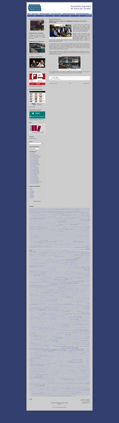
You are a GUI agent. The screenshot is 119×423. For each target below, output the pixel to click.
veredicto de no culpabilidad (51, 390)
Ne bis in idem (31, 339)
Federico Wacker (53, 269)
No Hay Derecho (72, 340)
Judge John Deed (59, 302)
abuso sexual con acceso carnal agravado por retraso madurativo (44, 210)
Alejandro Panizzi (40, 217)
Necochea (37, 339)
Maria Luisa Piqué (73, 327)
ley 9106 (66, 317)
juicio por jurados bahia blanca (65, 304)
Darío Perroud (36, 253)
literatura (87, 318)
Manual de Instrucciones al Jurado (47, 324)
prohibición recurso (42, 358)
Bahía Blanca (73, 224)
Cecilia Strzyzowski (47, 233)
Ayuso (56, 224)
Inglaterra (46, 291)
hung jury (60, 288)
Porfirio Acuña (39, 355)
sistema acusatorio (45, 376)
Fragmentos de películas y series (50, 273)
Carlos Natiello (83, 230)
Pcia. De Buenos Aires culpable (84, 348)
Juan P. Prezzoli (40, 302)
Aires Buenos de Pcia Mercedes (49, 215)
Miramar (76, 337)
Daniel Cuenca (38, 252)
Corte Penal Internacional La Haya (77, 245)
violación (77, 392)
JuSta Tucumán (74, 310)
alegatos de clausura (71, 216)
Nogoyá (78, 340)
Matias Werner (47, 333)
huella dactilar (45, 288)
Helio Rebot (31, 281)
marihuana (41, 330)
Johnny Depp (66, 296)
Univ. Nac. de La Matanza (71, 386)
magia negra (66, 323)
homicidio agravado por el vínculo (69, 282)
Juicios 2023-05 (86, 305)
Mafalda (55, 323)
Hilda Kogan (44, 281)
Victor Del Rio (64, 391)
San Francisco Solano (63, 370)
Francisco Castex (63, 273)
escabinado (81, 263)
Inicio (29, 13)
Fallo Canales (52, 268)
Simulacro (32, 376)
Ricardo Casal (39, 365)
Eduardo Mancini (87, 260)
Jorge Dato (81, 297)
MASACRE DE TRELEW (77, 332)
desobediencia (43, 256)
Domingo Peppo (61, 259)
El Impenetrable (77, 261)
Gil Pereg (86, 275)
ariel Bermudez (70, 222)
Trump (72, 384)
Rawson (44, 362)
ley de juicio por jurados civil (37, 318)
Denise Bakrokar (54, 255)
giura (52, 276)
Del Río (58, 254)
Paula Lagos (50, 346)
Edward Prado (55, 261)
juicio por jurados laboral (43, 305)
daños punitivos (84, 252)
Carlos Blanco (57, 230)
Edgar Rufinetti (47, 260)
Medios (66, 334)
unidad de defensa (76, 385)
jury (46, 310)
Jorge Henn (37, 298)
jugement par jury (60, 303)
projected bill (49, 358)
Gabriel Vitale (74, 274)
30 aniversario (53, 208)
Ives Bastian (66, 295)
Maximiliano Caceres (36, 334)
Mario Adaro (58, 330)
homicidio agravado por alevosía (36, 282)
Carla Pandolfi (51, 230)
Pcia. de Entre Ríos (33, 164)
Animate (30, 222)
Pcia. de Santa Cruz (34, 178)
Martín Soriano (37, 332)
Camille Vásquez (60, 229)
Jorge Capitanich (68, 297)
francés (58, 273)
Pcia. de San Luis (33, 177)
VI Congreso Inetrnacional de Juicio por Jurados (43, 391)
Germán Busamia (67, 275)
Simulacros (56, 15)
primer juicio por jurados (68, 356)
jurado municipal (47, 309)
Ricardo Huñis (54, 365)
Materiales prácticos (40, 15)
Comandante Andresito (44, 239)
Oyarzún (30, 344)
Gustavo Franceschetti (53, 278)
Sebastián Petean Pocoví (85, 372)
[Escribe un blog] (54, 77)
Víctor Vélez (76, 391)
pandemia (36, 345)
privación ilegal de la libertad (54, 357)
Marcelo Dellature (46, 325)
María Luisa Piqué (80, 327)
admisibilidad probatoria (83, 212)
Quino (74, 361)
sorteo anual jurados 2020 (81, 376)
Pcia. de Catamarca (34, 157)
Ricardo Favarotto (47, 365)
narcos (82, 338)
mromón (38, 338)
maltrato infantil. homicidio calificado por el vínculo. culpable (79, 323)
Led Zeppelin (65, 313)
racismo (77, 361)
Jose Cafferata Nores (50, 299)
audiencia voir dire (80, 223)
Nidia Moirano (38, 340)
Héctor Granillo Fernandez (60, 280)
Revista (77, 364)
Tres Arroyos (62, 383)
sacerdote (74, 369)
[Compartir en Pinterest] (57, 77)
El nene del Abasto (84, 261)
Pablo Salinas (56, 344)
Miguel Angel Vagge (38, 337)
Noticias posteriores (53, 83)
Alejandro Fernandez (32, 217)
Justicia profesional (87, 310)
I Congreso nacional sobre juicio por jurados (71, 288)
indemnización (57, 290)
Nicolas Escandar (80, 339)
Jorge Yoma (83, 298)
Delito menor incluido (79, 254)
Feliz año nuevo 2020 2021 (73, 269)
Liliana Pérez (69, 318)
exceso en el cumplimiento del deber (69, 267)
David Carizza (63, 253)
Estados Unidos (39, 266)
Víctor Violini (87, 391)
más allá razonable (44, 332)
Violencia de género (36, 393)
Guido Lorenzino (38, 277)
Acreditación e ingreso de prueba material (64, 212)
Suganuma (78, 377)
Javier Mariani (36, 296)
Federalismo (87, 268)
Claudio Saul (34, 238)
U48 (30, 385)
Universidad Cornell (80, 386)
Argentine (64, 222)
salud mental (48, 370)
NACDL (52, 338)
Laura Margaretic (61, 312)
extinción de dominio (32, 268)
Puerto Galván (52, 361)
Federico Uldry (47, 269)
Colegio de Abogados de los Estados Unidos (76, 238)
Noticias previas (86, 83)
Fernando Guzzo (52, 270)
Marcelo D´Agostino (39, 325)
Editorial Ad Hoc (63, 260)
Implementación (87, 289)
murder (42, 338)
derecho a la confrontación (68, 255)
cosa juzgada (39, 247)
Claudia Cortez (70, 237)
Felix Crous (59, 269)
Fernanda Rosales (37, 270)
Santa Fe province (72, 371)
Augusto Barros (87, 223)
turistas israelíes (86, 384)
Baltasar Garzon (86, 224)
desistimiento (38, 256)
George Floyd (42, 275)
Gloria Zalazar (56, 276)
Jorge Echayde (86, 297)
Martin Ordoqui (80, 331)
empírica (81, 262)
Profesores (76, 357)
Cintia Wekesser (70, 236)
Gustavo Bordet (77, 277)
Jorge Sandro (71, 298)
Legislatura (78, 313)
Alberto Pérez (31, 216)
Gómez (61, 276)
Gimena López (31, 276)
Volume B (77, 393)
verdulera (81, 389)
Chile (31, 189)
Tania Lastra (82, 378)
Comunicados (43, 240)
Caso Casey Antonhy (43, 232)
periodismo (71, 352)
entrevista (58, 263)
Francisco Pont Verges (77, 273)
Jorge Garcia (31, 298)
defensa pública (41, 254)
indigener (72, 290)
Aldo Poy (56, 216)
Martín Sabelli (31, 332)
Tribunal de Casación (84, 383)
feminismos (31, 270)
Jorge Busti (61, 297)
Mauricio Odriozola (60, 333)
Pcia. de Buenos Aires (57, 79)
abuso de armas (52, 209)
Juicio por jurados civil (77, 304)
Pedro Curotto (74, 351)
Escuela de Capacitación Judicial (70, 264)
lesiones (40, 316)
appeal (48, 222)
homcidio (73, 281)
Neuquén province (52, 339)
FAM (56, 268)
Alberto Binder (64, 215)
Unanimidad (39, 385)
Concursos (69, 240)
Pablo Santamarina (63, 344)
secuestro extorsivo (33, 373)
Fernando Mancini (59, 270)
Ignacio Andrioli (34, 289)
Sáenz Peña (79, 369)
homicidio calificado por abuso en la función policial (41, 284)
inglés (57, 291)
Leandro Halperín (44, 313)
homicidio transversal (69, 287)
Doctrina (77, 257)
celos (58, 233)
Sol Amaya (74, 376)
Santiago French (86, 371)
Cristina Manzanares (44, 249)
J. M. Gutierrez (72, 295)
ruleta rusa (69, 369)
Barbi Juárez (48, 225)
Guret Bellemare (70, 277)
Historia (49, 281)
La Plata (78, 311)
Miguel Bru (44, 337)
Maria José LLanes (49, 327)
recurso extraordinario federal (55, 362)
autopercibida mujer (39, 224)
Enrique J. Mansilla (32, 263)
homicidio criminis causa (35, 285)
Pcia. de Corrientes (33, 162)
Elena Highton (35, 262)
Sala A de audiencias (85, 369)
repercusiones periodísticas (85, 363)
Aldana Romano (51, 216)
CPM (49, 247)
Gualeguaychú (86, 276)
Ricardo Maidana (60, 365)
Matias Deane (35, 333)
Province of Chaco (74, 358)
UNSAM (30, 389)
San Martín (82, 370)
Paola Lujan (41, 345)
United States (31, 386)
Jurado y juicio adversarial (74, 309)
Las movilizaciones (49, 312)
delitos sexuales (36, 255)
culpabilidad (81, 249)
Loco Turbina (66, 319)
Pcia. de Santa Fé (33, 180)
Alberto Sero (37, 216)
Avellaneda (52, 224)
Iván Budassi (49, 295)
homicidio (79, 281)
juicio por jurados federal (86, 304)
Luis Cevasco (87, 320)
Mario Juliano (76, 330)
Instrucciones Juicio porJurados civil (77, 292)
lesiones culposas (46, 316)
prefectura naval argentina (71, 355)
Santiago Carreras (79, 371)
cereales (85, 233)
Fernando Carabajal (45, 270)
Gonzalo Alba (65, 276)
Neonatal (42, 339)
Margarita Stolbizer (51, 326)
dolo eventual (34, 259)
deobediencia (61, 255)
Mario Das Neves (64, 330)
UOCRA (37, 389)
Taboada (57, 378)
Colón (85, 238)
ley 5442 (53, 317)
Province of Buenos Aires (66, 358)
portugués (44, 355)
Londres (80, 319)
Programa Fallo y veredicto (84, 357)
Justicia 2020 (80, 310)
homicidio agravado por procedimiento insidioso (41, 283)
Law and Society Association (84, 312)
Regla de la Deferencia (86, 362)
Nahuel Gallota (77, 338)
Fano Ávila (60, 268)
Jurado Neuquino (55, 309)
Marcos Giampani (86, 325)
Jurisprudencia (31, 15)
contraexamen (69, 243)
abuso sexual (59, 209)
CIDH (49, 236)
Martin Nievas (74, 331)
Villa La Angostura (51, 392)
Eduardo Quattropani (41, 261)
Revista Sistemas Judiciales (84, 364)
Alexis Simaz (69, 217)
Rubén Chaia (58, 369)
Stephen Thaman (67, 377)
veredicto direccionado (61, 390)
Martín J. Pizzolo (61, 331)
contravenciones (81, 243)
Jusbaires (68, 310)
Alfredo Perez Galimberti (38, 218)
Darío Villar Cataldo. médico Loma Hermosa (46, 253)
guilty (66, 277)
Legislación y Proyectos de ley (69, 13)
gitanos (48, 276)
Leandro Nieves (51, 313)
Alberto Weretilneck (44, 216)
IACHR (81, 288)
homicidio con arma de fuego (85, 284)
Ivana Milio (55, 295)
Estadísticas (31, 266)
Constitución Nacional (32, 243)
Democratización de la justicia (45, 255)
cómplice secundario (86, 239)
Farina (64, 268)
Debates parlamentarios (85, 253)
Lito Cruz (52, 319)
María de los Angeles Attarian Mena (74, 326)
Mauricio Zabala (73, 333)
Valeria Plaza (63, 389)
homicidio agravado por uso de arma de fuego (59, 283)
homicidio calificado (73, 283)
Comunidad (50, 240)
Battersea (65, 225)
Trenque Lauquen (56, 383)
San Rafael (56, 371)
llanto (56, 319)
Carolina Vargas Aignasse (75, 231)
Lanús (43, 312)
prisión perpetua (37, 357)
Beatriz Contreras (75, 225)
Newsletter (69, 339)
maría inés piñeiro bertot (40, 327)
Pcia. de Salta (32, 174)
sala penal (37, 370)
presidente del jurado (56, 356)
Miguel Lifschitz (49, 337)
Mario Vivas (38, 331)
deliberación (68, 254)
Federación (78, 268)
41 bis (58, 208)
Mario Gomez (71, 330)
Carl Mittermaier (38, 230)
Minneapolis (72, 337)
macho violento (38, 323)
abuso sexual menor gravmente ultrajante (69, 211)
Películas (34, 352)
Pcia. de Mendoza (33, 170)
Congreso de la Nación (50, 241)
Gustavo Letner (68, 278)
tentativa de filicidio (58, 379)
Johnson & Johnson (74, 296)
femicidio (86, 269)
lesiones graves (53, 316)
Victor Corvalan (58, 391)
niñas (42, 340)
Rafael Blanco (82, 361)
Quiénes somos (35, 13)
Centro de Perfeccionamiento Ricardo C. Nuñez (71, 233)
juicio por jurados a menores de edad (43, 304)
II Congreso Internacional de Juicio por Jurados (52, 289)
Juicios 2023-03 (72, 305)
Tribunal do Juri (41, 384)
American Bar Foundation (86, 218)
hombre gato (61, 281)
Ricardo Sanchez (75, 365)
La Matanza (66, 311)
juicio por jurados (67, 303)
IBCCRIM (84, 288)
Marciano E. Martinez (78, 325)
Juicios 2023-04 (79, 305)
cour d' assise (44, 247)
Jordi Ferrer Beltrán (82, 296)
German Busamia (60, 275)
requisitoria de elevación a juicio (54, 364)
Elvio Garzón (46, 262)
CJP (61, 237)
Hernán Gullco (36, 281)
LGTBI (62, 318)
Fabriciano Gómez (45, 268)
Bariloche (56, 225)
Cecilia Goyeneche (40, 233)
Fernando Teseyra (80, 270)
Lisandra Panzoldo (75, 318)
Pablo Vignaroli (75, 344)
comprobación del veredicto (34, 240)
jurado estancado (86, 308)
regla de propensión (33, 363)
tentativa (43, 379)
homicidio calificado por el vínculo (56, 284)
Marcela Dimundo (86, 324)
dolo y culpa (45, 259)
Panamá (31, 193)
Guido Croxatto (31, 277)
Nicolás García (86, 339)
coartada (39, 238)
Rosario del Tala (36, 369)
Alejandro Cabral (78, 216)
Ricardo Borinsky (32, 365)
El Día (73, 261)
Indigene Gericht (67, 290)
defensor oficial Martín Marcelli (50, 254)
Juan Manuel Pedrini (33, 302)
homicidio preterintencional (52, 287)
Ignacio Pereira (40, 289)
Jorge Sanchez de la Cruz (63, 298)
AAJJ (66, 208)
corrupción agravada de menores (76, 244)
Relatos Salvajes (69, 363)
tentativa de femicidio (50, 379)
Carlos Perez (35, 231)
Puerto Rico (32, 196)
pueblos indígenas (38, 361)
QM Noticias (64, 361)
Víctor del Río (70, 391)
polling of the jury (32, 355)
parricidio (59, 345)
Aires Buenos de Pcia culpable (38, 215)
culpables (64, 250)
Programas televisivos (33, 358)
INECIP (84, 290)
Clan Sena (64, 237)
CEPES (81, 233)
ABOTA (37, 209)
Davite (68, 253)
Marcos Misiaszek (32, 326)
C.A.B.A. (31, 153)
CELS (61, 233)
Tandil (78, 378)
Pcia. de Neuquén (33, 171)
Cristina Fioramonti (36, 249)
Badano (68, 224)
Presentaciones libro (39, 356)
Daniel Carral (31, 252)
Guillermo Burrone (45, 277)
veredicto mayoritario (84, 390)
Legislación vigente (72, 313)
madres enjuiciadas (45, 323)
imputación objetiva (33, 290)
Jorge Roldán (55, 298)
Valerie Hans (69, 389)
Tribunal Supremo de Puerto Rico (64, 384)
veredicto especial (69, 390)
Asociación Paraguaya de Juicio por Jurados (41, 223)
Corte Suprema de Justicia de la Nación (42, 246)
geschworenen (81, 275)
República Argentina (44, 364)
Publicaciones (31, 361)
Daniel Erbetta (44, 252)
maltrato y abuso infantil (33, 324)
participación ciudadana (66, 345)
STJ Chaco (73, 377)
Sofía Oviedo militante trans (60, 376)
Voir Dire (72, 393)
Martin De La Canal (54, 331)
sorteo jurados (39, 377)
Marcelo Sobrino (71, 325)
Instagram (77, 291)
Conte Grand (52, 243)
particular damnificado (82, 345)
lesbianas (35, 316)
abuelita (46, 209)
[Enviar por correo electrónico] (52, 77)
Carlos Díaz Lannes (71, 230)
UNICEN (57, 385)
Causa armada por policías (75, 232)
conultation (87, 243)
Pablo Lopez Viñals (37, 344)
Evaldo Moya (31, 267)
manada (39, 324)
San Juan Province (76, 370)
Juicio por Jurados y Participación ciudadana (55, 305)
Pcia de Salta (46, 348)
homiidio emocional (77, 287)
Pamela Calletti (87, 344)
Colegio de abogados (63, 238)
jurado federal (33, 309)
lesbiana (31, 316)
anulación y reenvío (36, 222)
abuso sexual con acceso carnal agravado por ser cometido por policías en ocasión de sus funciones (72, 210)
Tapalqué (87, 378)
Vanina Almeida (76, 389)
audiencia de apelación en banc (59, 223)
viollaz (51, 393)
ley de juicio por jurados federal (49, 318)
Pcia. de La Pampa (33, 167)
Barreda (61, 225)
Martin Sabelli (86, 331)
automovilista (32, 224)
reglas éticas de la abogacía (61, 363)
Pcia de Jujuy (83, 346)
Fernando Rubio (73, 270)
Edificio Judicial (53, 260)
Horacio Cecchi (83, 287)
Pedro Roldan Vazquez (86, 351)
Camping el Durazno (69, 229)
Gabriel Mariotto (67, 274)
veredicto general (76, 390)
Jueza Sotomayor (48, 303)
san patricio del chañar (49, 371)
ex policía (36, 267)
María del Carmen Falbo (85, 326)
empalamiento (77, 262)
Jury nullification (54, 310)
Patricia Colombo (35, 346)
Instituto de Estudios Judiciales (85, 291)
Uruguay (41, 389)
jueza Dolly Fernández (83, 302)
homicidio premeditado (42, 287)
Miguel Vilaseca (56, 337)
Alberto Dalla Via (78, 215)
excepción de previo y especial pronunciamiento (54, 267)
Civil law (58, 237)
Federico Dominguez (32, 269)
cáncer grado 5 (32, 230)
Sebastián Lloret (77, 372)
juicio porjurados (66, 305)
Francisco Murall (69, 273)
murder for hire (47, 338)
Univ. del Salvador (53, 386)
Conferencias (36, 241)
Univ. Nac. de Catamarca (61, 386)
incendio (39, 290)
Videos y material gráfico (56, 13)
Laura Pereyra (67, 312)
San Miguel (88, 370)
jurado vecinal (66, 309)
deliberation (73, 254)
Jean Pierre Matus (48, 296)
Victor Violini (82, 391)
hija (40, 281)
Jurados (81, 309)
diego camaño (68, 256)
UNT (33, 389)
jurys (65, 310)
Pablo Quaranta (50, 344)
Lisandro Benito (82, 318)
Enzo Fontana (68, 263)
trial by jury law (75, 383)
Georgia (47, 275)
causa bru (82, 232)
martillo (42, 331)
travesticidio (49, 383)
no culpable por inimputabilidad (63, 340)
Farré (67, 268)
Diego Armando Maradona (59, 256)
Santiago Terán (39, 372)
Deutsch (49, 256)
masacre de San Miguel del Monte (65, 332)
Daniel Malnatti (56, 252)
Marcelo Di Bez (53, 325)
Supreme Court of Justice (49, 378)
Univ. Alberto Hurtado (38, 386)
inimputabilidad (62, 291)
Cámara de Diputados (36, 229)
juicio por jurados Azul (54, 304)
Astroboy (51, 223)
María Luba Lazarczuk (65, 327)
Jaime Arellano (79, 295)
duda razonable (32, 260)
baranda (43, 225)
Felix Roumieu (65, 269)
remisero (78, 363)
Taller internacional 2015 (65, 378)
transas (31, 383)
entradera (54, 263)
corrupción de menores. (86, 244)
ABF (34, 209)
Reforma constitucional (64, 362)
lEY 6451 (62, 317)
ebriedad (42, 260)
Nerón (46, 339)
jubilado (53, 302)
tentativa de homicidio (67, 379)
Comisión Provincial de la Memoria (61, 239)
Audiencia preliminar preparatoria (70, 223)
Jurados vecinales (87, 309)
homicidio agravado (86, 281)
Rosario (31, 369)
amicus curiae (32, 219)
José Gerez (58, 299)
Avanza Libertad (46, 224)
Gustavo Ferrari (39, 278)
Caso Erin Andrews (51, 232)
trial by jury (69, 383)
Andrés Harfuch (83, 219)
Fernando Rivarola (66, 270)
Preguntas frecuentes (65, 15)
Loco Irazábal (61, 319)
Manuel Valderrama (71, 324)
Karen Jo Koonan (43, 311)
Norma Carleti (42, 341)
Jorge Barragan (49, 297)
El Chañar (61, 261)
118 (48, 208)
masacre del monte (86, 332)
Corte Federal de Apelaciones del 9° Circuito (49, 245)
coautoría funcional (45, 238)
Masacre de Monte (56, 332)
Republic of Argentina (34, 364)
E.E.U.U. (38, 260)
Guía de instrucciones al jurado (82, 13)
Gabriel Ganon (51, 274)
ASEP (83, 222)
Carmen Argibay (60, 231)
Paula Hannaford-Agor (43, 346)
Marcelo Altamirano (32, 325)
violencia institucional (45, 393)
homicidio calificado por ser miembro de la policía (71, 284)
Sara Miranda (45, 372)
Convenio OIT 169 (42, 244)
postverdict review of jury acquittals (54, 355)
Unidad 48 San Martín (63, 385)
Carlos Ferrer (78, 230)
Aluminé (46, 218)
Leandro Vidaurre (59, 313)
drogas (88, 259)
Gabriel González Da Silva (59, 274)
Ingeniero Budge (41, 291)
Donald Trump (67, 259)
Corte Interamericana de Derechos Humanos (64, 245)
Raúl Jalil (40, 362)
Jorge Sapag (77, 298)
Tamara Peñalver (73, 378)
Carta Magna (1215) (83, 231)
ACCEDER (31, 38)
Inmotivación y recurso (70, 291)
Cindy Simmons (58, 236)
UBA (35, 385)
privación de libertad (45, 357)
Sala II (33, 370)
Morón (87, 337)
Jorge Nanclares (42, 298)
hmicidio (57, 281)
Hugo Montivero (51, 288)
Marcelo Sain (65, 325)
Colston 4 (37, 239)
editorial (58, 260)
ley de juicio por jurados (74, 317)
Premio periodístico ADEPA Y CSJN (83, 355)
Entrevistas (63, 263)
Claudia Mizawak (76, 237)
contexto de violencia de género (60, 243)
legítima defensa (85, 313)
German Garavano (74, 275)
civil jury (35, 237)
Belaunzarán (81, 225)
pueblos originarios (46, 361)
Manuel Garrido (64, 324)
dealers (71, 253)
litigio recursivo (47, 319)
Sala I (30, 370)
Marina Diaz (46, 330)
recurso (48, 362)
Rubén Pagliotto (64, 369)
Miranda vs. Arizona (82, 337)
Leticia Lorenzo (77, 316)
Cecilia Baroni (87, 232)
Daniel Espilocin (50, 252)
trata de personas (43, 383)
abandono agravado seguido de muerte (77, 208)
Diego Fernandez (74, 256)
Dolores (50, 259)
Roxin (48, 369)
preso (62, 356)
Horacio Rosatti (39, 288)
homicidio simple (60, 287)
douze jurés (81, 259)
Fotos (42, 273)
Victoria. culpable (32, 392)
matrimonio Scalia (53, 333)
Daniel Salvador (62, 252)
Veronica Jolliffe (31, 391)
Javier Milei (41, 296)
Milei (60, 337)
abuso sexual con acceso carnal (70, 209)
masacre (50, 332)
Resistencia (63, 364)
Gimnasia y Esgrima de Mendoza (40, 276)
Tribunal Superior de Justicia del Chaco (51, 384)
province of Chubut (82, 358)
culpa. (77, 249)
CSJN (60, 249)
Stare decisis (61, 377)
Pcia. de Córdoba (33, 163)
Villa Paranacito (67, 392)
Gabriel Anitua (45, 274)
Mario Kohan (83, 330)
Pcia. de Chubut (33, 160)
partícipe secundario (74, 345)
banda (30, 225)
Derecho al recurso (78, 255)
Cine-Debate (65, 236)
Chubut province (44, 236)
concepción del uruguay (57, 240)
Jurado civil (34, 308)
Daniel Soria (75, 252)
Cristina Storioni (51, 249)
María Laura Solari (57, 327)
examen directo (42, 267)
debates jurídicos (76, 253)
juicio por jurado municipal (82, 303)
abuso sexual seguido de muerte (84, 211)
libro (64, 318)
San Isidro (70, 370)
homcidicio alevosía (68, 281)
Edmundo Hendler (71, 260)
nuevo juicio (67, 341)
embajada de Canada (60, 262)
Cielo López (53, 236)
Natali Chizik (86, 338)
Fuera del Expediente (86, 273)
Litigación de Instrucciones (33, 319)
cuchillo (63, 249)
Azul (59, 224)
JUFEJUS (54, 303)
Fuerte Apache (32, 274)
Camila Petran (54, 229)
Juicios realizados (49, 15)
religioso (74, 363)
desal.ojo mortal (31, 256)
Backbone (64, 224)
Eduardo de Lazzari (80, 260)
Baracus (39, 225)
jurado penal (61, 309)
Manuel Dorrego (57, 324)
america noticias (77, 218)
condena (74, 240)
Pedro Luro (79, 351)
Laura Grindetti (55, 312)
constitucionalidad (40, 243)
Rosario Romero (43, 369)
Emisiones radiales (69, 262)
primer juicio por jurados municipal (79, 356)
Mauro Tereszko (79, 333)
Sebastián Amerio (62, 372)
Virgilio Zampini (56, 393)
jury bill (49, 310)
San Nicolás (41, 371)
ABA (69, 208)
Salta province (42, 370)
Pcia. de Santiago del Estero (35, 181)
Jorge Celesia (75, 297)
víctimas (53, 391)
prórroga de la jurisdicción (56, 358)
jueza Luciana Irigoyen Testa (39, 303)
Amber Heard (66, 218)
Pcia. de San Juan (33, 176)
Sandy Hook (61, 371)
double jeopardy (74, 259)
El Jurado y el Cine (74, 15)
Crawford (52, 247)
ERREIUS (76, 263)
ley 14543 (44, 317)
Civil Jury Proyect (52, 237)
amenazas (72, 218)
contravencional (75, 243)
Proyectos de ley (76, 359)
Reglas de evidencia (51, 363)
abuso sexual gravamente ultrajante (35, 211)
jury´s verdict (61, 310)
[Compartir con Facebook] (56, 77)
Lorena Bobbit (85, 319)
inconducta (44, 290)
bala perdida (80, 224)
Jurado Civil (82, 15)
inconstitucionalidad (50, 290)
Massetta (30, 333)
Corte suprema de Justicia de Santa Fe (75, 246)
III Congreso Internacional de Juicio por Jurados (69, 289)
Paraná (50, 345)
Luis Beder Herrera (80, 320)
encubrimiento (86, 262)
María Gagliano (31, 327)
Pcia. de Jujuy (32, 166)
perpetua (82, 352)
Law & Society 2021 (74, 312)
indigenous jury (78, 290)
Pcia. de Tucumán (33, 183)
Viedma (46, 392)
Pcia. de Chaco (33, 159)
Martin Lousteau (68, 331)
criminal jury (71, 247)
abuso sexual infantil (46, 211)
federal (82, 268)
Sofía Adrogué (51, 376)
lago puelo (39, 312)
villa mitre (57, 392)
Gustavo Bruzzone (85, 277)
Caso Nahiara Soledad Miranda (60, 232)
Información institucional (33, 291)
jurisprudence (35, 310)
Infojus (88, 290)
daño (79, 252)
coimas (58, 238)
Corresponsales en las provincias (63, 244)
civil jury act (40, 237)
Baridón (52, 225)
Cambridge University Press (46, 229)
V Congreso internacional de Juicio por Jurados (52, 389)
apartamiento (43, 222)
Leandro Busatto (37, 313)
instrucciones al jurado (52, 292)
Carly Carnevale (53, 231)
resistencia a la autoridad (70, 364)
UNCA (51, 385)
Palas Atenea (81, 344)
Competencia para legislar (78, 239)
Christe (39, 236)
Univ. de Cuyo (46, 386)
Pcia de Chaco (68, 346)
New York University (63, 339)
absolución (42, 209)
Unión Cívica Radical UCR (84, 385)
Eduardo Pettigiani (33, 261)
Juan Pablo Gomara (48, 302)
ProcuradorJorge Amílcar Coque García (67, 357)
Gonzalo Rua (71, 276)
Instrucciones (43, 292)
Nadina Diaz (65, 338)
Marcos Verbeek (44, 326)
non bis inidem (83, 340)
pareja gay (55, 345)
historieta (52, 281)
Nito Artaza (46, 340)
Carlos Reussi (40, 231)
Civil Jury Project (46, 237)
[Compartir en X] (55, 77)
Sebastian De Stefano (69, 372)
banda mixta (35, 225)
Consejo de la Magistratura (78, 241)
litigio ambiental (41, 319)
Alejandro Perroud (47, 217)
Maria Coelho (65, 326)
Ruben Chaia (53, 369)
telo (29, 379)
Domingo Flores (55, 259)
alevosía (59, 217)
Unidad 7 (70, 385)
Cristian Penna (77, 247)
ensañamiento (49, 263)
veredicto (86, 389)
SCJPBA (56, 372)
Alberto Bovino (71, 215)
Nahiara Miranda (70, 338)
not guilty (56, 341)
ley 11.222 (34, 317)
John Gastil (61, 296)
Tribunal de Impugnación (33, 384)
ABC (86, 208)
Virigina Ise (68, 393)
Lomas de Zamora (73, 319)
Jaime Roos (84, 295)
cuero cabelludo (68, 249)
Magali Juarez (60, 323)
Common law (70, 239)
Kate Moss (49, 311)
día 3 (53, 256)
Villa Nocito (62, 392)
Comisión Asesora (52, 239)
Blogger (64, 407)
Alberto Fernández (85, 215)
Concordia (65, 240)
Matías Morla (41, 333)
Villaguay (72, 392)
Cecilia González (33, 233)
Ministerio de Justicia (66, 337)
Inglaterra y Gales (52, 291)
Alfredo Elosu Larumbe (82, 217)
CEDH (53, 233)
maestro (51, 323)
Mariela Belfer (36, 330)
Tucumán (76, 384)
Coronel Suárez (54, 244)
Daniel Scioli (69, 252)
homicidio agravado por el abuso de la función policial (52, 282)
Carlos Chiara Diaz (64, 230)
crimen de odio (57, 247)
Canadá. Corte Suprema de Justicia (80, 229)
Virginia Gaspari (62, 393)
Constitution (46, 243)
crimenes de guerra (65, 247)
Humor (56, 288)
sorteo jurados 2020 (47, 377)
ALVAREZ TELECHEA (59, 218)
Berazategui (87, 225)
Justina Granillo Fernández (34, 311)
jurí (30, 310)
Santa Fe (65, 371)
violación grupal (83, 392)
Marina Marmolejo (52, 330)
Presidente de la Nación (48, 356)
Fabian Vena (39, 268)
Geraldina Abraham (53, 275)
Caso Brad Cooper (36, 232)
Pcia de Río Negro (38, 348)
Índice (62, 290)
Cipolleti (76, 236)
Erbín (73, 263)
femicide (81, 269)
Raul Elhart (35, 362)
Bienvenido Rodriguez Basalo (34, 226)
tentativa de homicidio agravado (79, 379)
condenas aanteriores (80, 240)
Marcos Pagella (38, 326)
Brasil (31, 188)
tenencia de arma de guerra (36, 379)
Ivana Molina (61, 295)
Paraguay (32, 195)
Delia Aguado (62, 254)
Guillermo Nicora (60, 277)
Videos (41, 392)
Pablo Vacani (69, 344)
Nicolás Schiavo (31, 340)
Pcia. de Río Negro (33, 173)
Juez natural (76, 302)
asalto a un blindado (77, 222)
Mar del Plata (78, 324)
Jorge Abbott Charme (36, 297)
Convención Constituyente (33, 244)
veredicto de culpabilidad (41, 390)
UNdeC (54, 385)
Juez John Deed (70, 302)
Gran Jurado (77, 276)
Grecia (82, 276)
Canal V (88, 229)
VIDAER (37, 392)
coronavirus (48, 244)
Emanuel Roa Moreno (52, 262)
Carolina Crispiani (67, 231)
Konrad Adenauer (55, 311)
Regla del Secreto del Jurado (42, 363)
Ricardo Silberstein (82, 365)
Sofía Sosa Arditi (68, 376)
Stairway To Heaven (55, 377)
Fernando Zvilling (87, 270)
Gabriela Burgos (80, 274)
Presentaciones (31, 356)
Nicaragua (32, 192)
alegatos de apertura (63, 216)
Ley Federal (57, 318)
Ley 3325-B (49, 317)
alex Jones (64, 217)
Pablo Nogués (43, 344)
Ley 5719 (57, 317)
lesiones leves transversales (68, 316)
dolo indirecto (40, 259)
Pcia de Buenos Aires (58, 346)
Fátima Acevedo (72, 268)
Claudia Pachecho (83, 237)
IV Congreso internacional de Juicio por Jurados (37, 295)
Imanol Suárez (81, 289)
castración (68, 232)
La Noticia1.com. (73, 311)
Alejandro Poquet (54, 217)
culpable (87, 249)
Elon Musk (40, 262)
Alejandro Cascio (86, 216)
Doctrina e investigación (44, 13)
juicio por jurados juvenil (34, 305)
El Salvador (32, 190)
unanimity (46, 385)
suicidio (82, 377)
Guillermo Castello (52, 277)
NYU (75, 341)
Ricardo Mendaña (68, 365)
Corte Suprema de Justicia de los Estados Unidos (60, 246)
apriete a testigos (53, 222)
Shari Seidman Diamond (41, 375)
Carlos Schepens (46, 231)
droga (85, 259)
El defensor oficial (67, 261)
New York (57, 339)
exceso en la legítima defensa (82, 267)
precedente (63, 355)
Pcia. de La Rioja (33, 169)
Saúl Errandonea (51, 372)
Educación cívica (49, 261)
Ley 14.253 (39, 317)
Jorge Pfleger (49, 298)
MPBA (35, 338)
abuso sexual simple (33, 212)
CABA (44, 228)
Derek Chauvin (86, 255)
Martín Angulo (47, 331)
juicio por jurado (74, 303)
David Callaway (57, 253)
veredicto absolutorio (32, 390)
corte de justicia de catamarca (35, 245)
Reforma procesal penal (74, 362)
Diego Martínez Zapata (82, 256)
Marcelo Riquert (59, 325)
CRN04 (56, 249)
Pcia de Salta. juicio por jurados (55, 348)
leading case (31, 313)
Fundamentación (39, 274)
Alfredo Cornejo (74, 217)
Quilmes (69, 361)
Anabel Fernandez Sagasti (60, 219)
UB (32, 385)
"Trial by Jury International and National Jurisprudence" (38, 208)
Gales (85, 274)
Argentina (59, 222)
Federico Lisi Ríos (40, 269)
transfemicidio (36, 383)
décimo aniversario (34, 254)
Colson (34, 239)
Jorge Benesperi (55, 297)
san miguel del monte (33, 371)
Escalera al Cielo (87, 263)
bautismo (69, 225)
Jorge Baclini (43, 297)
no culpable (52, 340)
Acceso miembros (37, 201)
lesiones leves (59, 316)
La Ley (61, 311)
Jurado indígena (40, 309)
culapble (73, 249)
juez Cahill (64, 302)
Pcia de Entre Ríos (76, 346)
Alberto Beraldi (58, 215)
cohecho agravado (52, 238)
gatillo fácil (36, 275)
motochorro (31, 338)
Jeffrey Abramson (55, 296)
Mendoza (35, 336)
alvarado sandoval (51, 218)
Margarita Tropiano (59, 326)
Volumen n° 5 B (83, 393)
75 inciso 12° (62, 208)
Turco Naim (80, 384)
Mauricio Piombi (67, 333)
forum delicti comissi (36, 273)
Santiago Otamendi (32, 372)
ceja (55, 233)
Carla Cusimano (45, 230)
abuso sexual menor (56, 211)
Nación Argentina (58, 338)
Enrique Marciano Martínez (40, 263)
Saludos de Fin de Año (55, 370)
